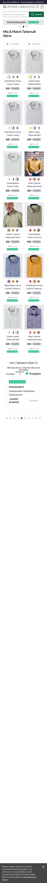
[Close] (43, 866)
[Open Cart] (42, 7)
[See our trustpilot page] (23, 22)
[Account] (37, 6)
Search (38, 14)
